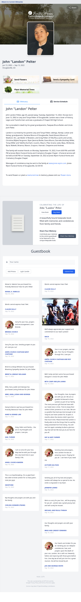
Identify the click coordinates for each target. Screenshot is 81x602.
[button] (60, 311)
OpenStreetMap (42, 586)
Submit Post (69, 271)
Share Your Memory (67, 236)
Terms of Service (46, 583)
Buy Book (56, 212)
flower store (66, 175)
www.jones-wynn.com (57, 163)
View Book (45, 212)
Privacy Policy (34, 583)
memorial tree (32, 175)
